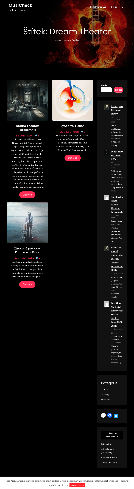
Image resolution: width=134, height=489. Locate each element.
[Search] (122, 7)
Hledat (104, 85)
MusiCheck (20, 5)
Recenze (105, 399)
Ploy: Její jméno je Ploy (117, 110)
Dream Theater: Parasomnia (27, 128)
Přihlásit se (106, 444)
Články (104, 389)
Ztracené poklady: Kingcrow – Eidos (27, 250)
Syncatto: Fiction (72, 126)
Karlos (114, 106)
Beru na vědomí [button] (77, 485)
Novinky (105, 394)
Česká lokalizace (109, 462)
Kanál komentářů (109, 457)
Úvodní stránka (98, 6)
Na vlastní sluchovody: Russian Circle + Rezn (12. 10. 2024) (117, 258)
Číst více (27, 194)
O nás (114, 6)
